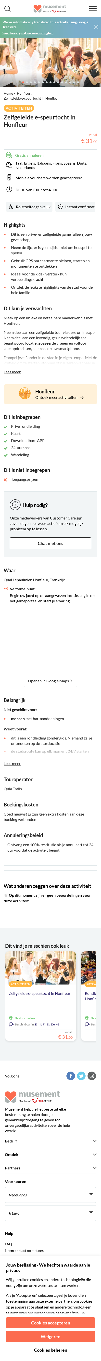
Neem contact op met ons (24, 1250)
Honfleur (24, 93)
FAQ (8, 1244)
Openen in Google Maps (49, 680)
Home (8, 93)
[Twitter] (81, 1075)
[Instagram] (91, 1075)
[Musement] (50, 9)
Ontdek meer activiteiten (56, 397)
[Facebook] (70, 1075)
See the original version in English (27, 33)
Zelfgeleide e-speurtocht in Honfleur (39, 993)
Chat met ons (50, 543)
